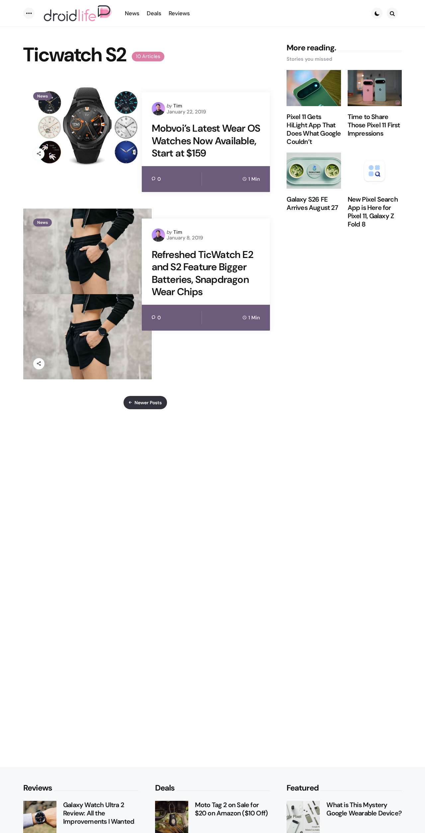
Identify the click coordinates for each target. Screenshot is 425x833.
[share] (38, 154)
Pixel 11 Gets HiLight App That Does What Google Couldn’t (314, 129)
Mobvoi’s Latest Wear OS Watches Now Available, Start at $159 (206, 141)
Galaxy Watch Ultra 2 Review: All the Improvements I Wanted (98, 813)
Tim (177, 105)
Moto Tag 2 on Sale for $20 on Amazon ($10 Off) (231, 809)
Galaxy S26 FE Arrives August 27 (312, 203)
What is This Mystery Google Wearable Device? (364, 809)
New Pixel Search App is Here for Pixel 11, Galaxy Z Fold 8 (373, 211)
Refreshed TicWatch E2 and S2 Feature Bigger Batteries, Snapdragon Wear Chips (202, 273)
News (42, 96)
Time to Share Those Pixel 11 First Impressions (374, 125)
